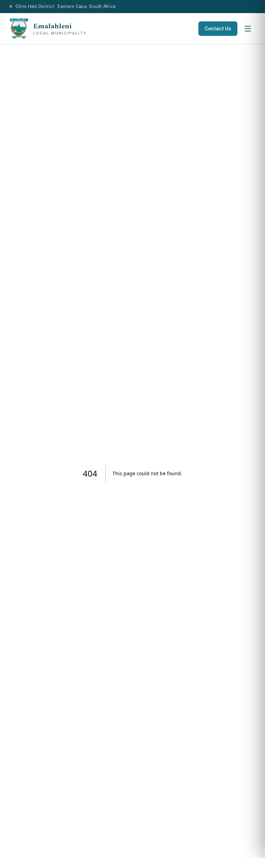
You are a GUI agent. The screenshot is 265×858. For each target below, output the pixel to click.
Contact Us (218, 28)
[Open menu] (247, 28)
